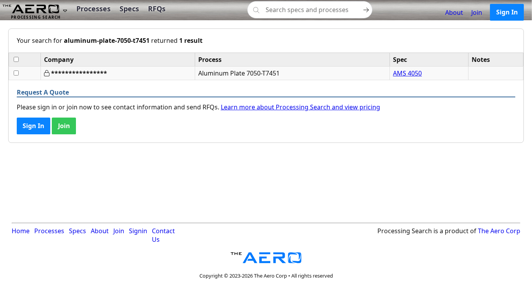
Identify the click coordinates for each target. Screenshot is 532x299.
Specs (129, 8)
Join (476, 12)
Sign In (507, 12)
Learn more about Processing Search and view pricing (300, 107)
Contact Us (163, 235)
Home (21, 231)
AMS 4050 (407, 73)
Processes (93, 8)
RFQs (157, 8)
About (454, 12)
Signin (138, 231)
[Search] (366, 10)
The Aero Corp (499, 231)
